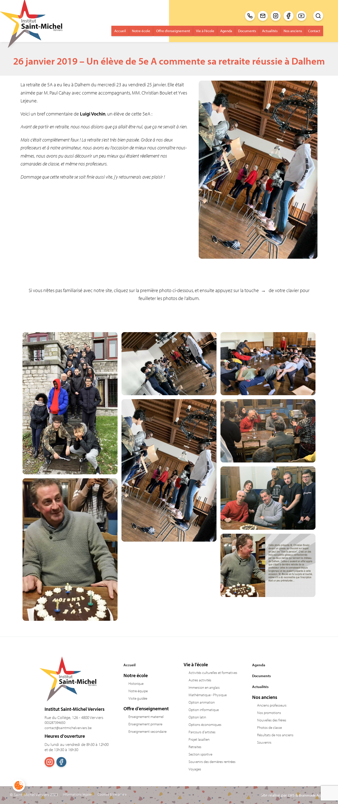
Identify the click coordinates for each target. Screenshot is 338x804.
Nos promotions (269, 712)
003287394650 (55, 722)
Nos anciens (293, 30)
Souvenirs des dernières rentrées (212, 761)
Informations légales (78, 794)
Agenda (226, 30)
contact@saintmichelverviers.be (68, 727)
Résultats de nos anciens (275, 735)
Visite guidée (137, 698)
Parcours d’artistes (202, 732)
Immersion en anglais (204, 687)
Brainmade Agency (313, 795)
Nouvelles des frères (271, 720)
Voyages (195, 769)
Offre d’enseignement (173, 30)
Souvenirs (264, 742)
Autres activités (200, 680)
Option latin (197, 717)
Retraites (195, 746)
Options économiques (205, 724)
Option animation (202, 702)
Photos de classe (269, 727)
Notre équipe (138, 691)
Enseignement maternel (146, 716)
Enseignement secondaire (147, 731)
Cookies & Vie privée (111, 794)
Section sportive (200, 754)
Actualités (270, 30)
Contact (314, 30)
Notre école (141, 30)
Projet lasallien (199, 739)
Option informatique (204, 709)
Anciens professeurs (272, 705)
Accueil (120, 30)
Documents (247, 30)
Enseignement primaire (145, 724)
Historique (136, 683)
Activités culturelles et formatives (213, 672)
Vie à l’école (205, 30)
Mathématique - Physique (208, 694)
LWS (291, 795)
